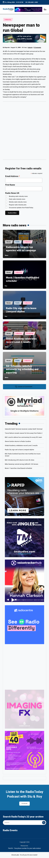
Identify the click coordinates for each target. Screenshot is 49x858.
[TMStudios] (24, 537)
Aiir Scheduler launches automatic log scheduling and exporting (22, 369)
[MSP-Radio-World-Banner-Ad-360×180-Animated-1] (24, 405)
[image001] (24, 750)
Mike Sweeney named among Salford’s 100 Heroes (21, 464)
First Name (10, 185)
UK (26, 2)
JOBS (36, 2)
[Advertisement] (24, 131)
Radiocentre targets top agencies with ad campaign (21, 249)
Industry (8, 19)
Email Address (12, 176)
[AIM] (24, 496)
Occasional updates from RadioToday (21, 207)
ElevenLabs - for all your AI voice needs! (24, 855)
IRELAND (30, 2)
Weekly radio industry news (18, 202)
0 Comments (37, 47)
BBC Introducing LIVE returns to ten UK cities (19, 460)
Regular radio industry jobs (17, 205)
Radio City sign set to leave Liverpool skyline (21, 310)
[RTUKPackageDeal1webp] (24, 38)
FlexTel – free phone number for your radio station (24, 848)
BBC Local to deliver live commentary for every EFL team (23, 437)
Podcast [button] (24, 803)
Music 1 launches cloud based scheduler (22, 279)
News (9, 242)
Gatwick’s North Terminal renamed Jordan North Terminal (23, 429)
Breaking (29, 333)
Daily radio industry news (17, 199)
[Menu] (45, 9)
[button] (43, 822)
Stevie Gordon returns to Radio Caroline (18, 441)
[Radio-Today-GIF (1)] (24, 624)
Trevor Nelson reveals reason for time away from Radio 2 (23, 433)
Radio (17, 242)
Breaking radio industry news (18, 196)
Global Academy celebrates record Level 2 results (21, 340)
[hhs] (24, 709)
